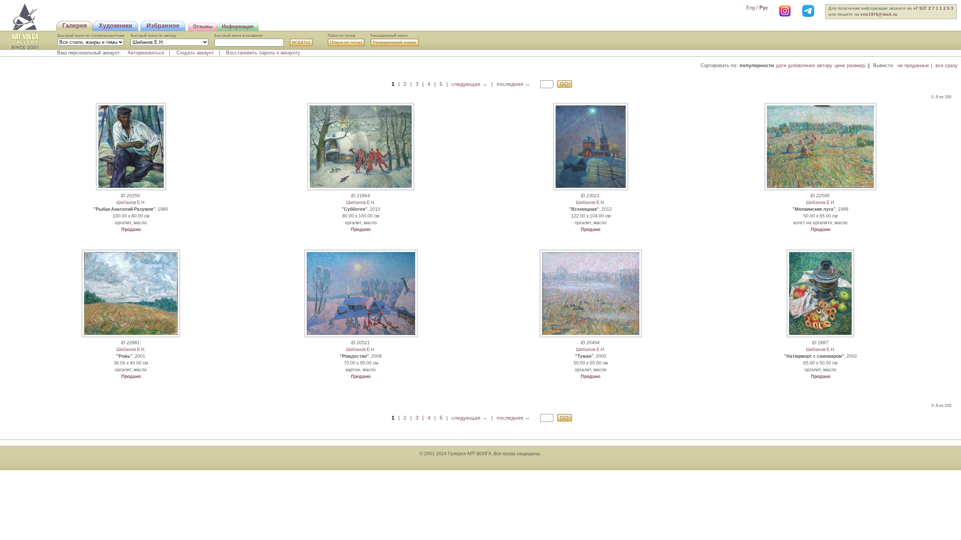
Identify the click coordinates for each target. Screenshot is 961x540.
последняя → (513, 84)
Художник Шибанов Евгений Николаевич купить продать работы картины (25, 17)
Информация (238, 26)
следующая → (469, 84)
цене (839, 65)
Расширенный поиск (389, 35)
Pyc (763, 7)
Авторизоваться (146, 53)
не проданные (913, 65)
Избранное (162, 25)
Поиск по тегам (341, 35)
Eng (750, 7)
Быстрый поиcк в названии (238, 35)
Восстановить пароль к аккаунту (263, 53)
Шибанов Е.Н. (131, 202)
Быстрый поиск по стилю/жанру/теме (91, 35)
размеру (856, 65)
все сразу (946, 65)
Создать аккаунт (195, 53)
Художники (115, 25)
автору (824, 65)
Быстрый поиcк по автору (153, 35)
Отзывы (202, 26)
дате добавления (795, 65)
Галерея (74, 25)
